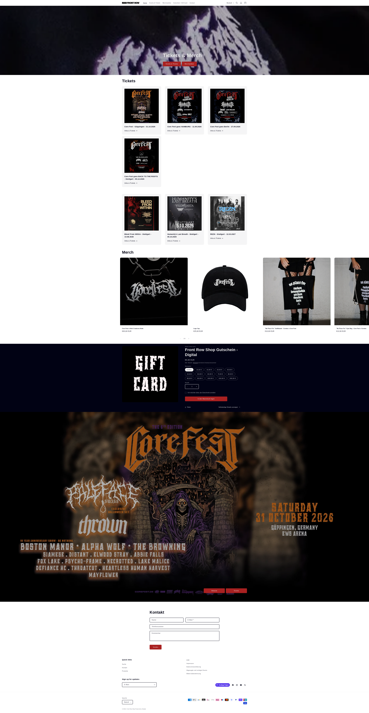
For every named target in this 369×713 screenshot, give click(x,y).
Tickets (236, 591)
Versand (195, 362)
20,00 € (219, 369)
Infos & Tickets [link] (172, 241)
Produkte (125, 671)
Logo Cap (196, 328)
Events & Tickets (172, 64)
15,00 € (209, 369)
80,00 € (230, 374)
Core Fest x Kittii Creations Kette (132, 328)
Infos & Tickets (129, 131)
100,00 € (210, 378)
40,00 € (189, 374)
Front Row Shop (131, 709)
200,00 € (233, 378)
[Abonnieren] (154, 684)
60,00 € (210, 374)
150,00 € (222, 378)
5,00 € (189, 369)
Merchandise (189, 64)
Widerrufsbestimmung (193, 673)
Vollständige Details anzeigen (228, 407)
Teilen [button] (189, 407)
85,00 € (189, 378)
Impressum (190, 663)
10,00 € (199, 369)
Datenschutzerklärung (193, 667)
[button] (237, 3)
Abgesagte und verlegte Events (196, 670)
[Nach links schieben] (180, 338)
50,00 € (200, 374)
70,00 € (220, 374)
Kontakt (124, 667)
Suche (124, 664)
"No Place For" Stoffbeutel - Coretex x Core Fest (280, 328)
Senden (155, 647)
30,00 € (229, 369)
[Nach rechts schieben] (189, 338)
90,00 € (200, 378)
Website (214, 591)
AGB (187, 660)
